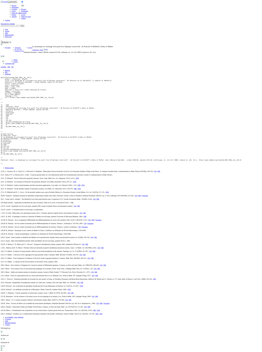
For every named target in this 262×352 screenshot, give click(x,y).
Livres (14, 11)
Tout (22, 26)
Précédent (8, 47)
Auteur (7, 31)
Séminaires (15, 7)
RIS (6, 72)
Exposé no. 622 (19, 51)
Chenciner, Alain (37, 50)
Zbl (12, 67)
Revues (14, 5)
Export (15, 62)
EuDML (4, 67)
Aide (6, 321)
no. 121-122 (18, 49)
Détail (15, 60)
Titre (6, 33)
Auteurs (14, 16)
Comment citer (9, 63)
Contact (7, 325)
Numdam (145, 196)
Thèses (14, 15)
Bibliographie (9, 35)
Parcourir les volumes (8, 24)
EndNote (8, 74)
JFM (77, 178)
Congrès (14, 9)
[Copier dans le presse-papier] (1, 102)
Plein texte (8, 37)
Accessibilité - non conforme (14, 317)
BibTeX (7, 70)
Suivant (30, 47)
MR (8, 67)
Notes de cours (16, 13)
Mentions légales (10, 323)
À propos (8, 319)
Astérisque (18, 47)
